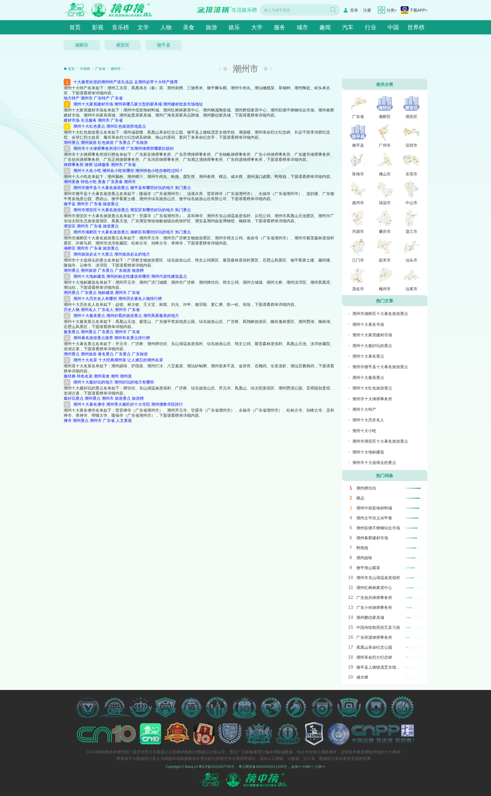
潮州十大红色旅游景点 (372, 388)
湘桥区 (82, 45)
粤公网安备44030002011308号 (263, 767)
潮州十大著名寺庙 (368, 324)
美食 (188, 27)
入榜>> (320, 767)
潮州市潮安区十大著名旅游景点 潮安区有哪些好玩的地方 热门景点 (132, 210)
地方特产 (72, 98)
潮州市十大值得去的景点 (374, 462)
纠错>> (308, 767)
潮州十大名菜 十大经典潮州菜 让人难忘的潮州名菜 (118, 360)
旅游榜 (138, 270)
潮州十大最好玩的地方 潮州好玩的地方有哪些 (113, 382)
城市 (302, 27)
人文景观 (124, 420)
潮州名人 (89, 309)
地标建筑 (106, 292)
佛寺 (68, 420)
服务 (279, 27)
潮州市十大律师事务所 (372, 399)
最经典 (70, 376)
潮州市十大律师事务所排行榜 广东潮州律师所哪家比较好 (123, 148)
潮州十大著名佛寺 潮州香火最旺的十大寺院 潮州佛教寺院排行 (128, 404)
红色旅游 (106, 142)
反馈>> (296, 767)
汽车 (347, 27)
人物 (166, 27)
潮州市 (116, 69)
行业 (370, 27)
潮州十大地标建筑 (368, 452)
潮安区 (123, 45)
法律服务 (102, 164)
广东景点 (123, 142)
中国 (393, 27)
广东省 (100, 69)
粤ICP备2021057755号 (216, 767)
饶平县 (163, 45)
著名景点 (106, 354)
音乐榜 (120, 27)
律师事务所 (74, 164)
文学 (143, 27)
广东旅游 (140, 142)
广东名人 (106, 309)
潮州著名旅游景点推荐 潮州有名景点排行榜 (111, 337)
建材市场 (72, 120)
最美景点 (72, 331)
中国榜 (85, 69)
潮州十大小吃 (364, 430)
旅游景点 (111, 204)
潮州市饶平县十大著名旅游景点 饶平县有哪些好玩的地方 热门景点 (132, 187)
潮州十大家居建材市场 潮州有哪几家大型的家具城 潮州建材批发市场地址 (138, 104)
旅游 (211, 27)
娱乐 (234, 27)
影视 (97, 27)
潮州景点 (72, 142)
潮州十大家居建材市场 (372, 335)
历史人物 (72, 309)
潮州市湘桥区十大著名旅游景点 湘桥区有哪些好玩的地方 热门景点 (132, 232)
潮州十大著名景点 (368, 356)
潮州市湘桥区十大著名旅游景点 (380, 313)
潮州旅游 (89, 142)
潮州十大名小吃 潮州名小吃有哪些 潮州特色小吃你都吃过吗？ (128, 170)
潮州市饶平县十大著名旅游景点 (380, 366)
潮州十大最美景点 (368, 377)
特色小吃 (89, 181)
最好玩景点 (74, 398)
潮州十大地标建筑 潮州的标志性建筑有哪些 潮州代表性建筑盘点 (130, 276)
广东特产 (102, 98)
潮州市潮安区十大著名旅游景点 (380, 441)
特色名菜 (85, 376)
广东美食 (115, 181)
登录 (354, 10)
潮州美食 (72, 181)
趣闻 (325, 27)
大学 (257, 27)
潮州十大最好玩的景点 (372, 345)
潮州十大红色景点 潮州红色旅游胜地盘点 (109, 126)
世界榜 (416, 27)
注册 (367, 10)
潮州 (115, 376)
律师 (89, 164)
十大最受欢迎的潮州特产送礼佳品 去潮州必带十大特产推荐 (125, 82)
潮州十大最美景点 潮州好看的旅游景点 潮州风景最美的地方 (126, 315)
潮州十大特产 (364, 409)
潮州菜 (126, 376)
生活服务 (89, 120)
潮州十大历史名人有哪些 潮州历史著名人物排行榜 (117, 298)
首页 (75, 27)
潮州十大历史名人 (368, 420)
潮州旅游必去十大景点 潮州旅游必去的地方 (111, 254)
